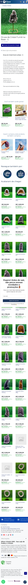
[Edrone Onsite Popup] (14, 292)
